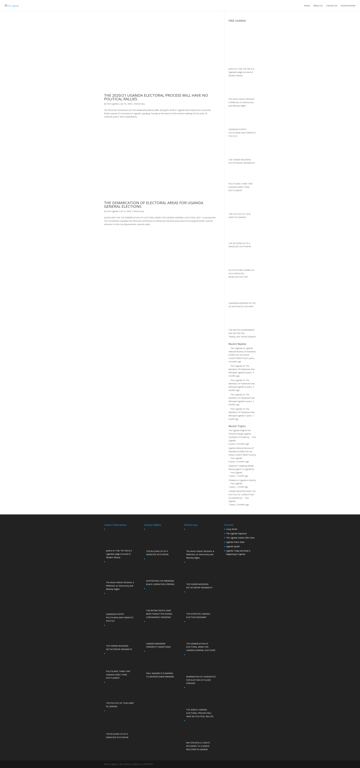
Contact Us (331, 6)
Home (307, 6)
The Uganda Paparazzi (236, 533)
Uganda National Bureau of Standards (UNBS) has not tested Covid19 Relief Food (241, 451)
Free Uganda (112, 103)
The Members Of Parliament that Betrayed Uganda (242, 369)
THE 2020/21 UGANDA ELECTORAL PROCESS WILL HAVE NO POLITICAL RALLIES (156, 97)
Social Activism (348, 6)
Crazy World (231, 529)
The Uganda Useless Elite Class (240, 537)
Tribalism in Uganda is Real (241, 480)
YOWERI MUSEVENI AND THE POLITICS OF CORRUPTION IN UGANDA (242, 494)
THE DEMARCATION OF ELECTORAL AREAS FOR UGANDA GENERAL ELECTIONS (153, 204)
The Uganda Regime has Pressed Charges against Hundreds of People (240, 433)
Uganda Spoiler (233, 546)
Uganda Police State (235, 542)
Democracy (139, 103)
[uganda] (242, 33)
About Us (318, 6)
